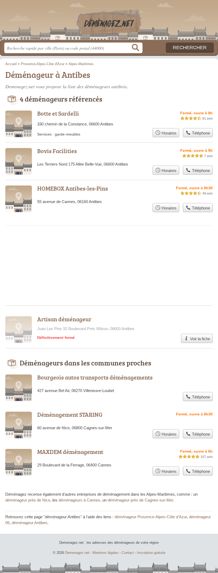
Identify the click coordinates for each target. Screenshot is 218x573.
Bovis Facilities (57, 151)
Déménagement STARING (69, 414)
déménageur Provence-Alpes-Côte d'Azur (151, 517)
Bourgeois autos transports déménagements (95, 377)
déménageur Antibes (29, 522)
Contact (128, 553)
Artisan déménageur (64, 319)
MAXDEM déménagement (70, 452)
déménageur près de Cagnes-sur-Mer (140, 500)
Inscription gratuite (151, 553)
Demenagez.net (109, 22)
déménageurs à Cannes (79, 500)
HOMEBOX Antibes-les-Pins (72, 188)
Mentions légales (106, 553)
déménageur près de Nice (27, 500)
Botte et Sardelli (58, 113)
